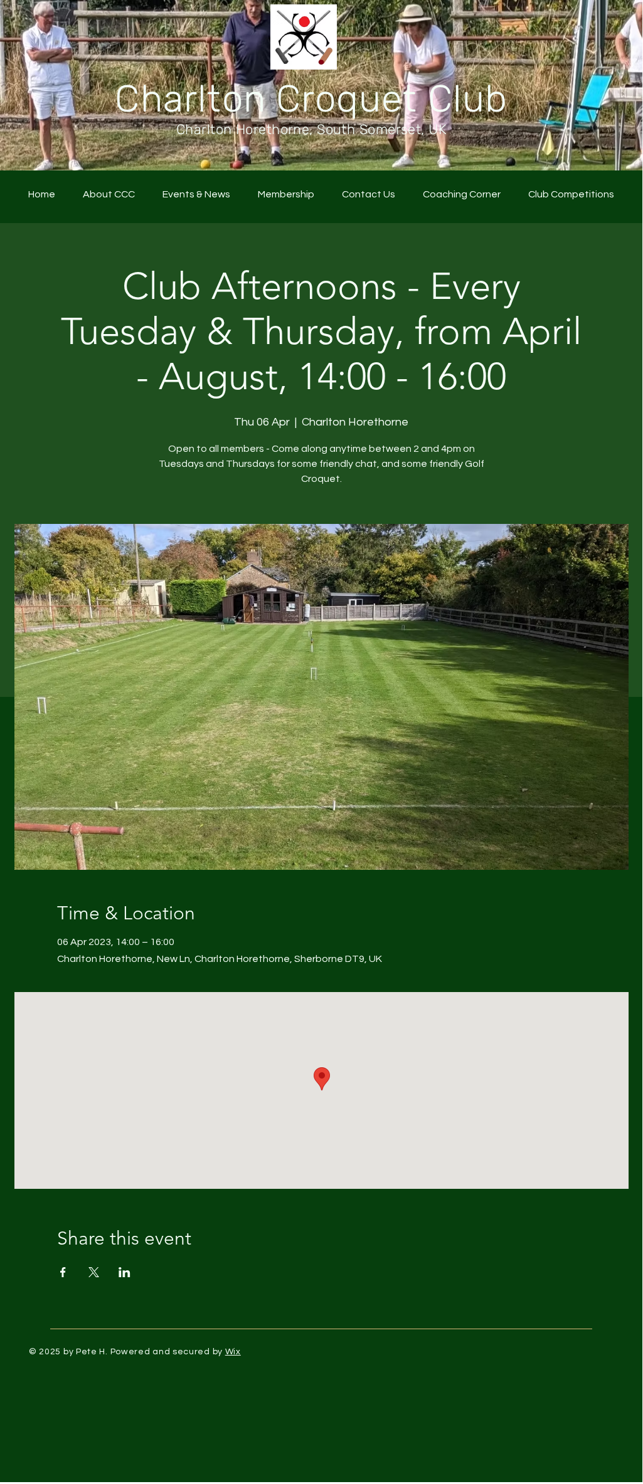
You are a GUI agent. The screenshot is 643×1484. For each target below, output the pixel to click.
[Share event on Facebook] (63, 1272)
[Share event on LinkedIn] (124, 1272)
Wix (233, 1351)
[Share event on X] (94, 1272)
